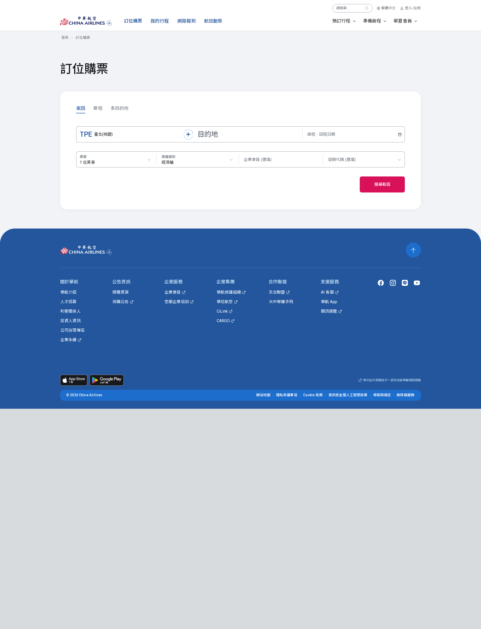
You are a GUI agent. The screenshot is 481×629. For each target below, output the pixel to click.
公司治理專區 (72, 330)
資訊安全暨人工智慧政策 (348, 395)
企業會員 (173, 292)
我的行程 (160, 21)
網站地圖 (263, 395)
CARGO (223, 320)
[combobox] (197, 159)
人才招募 (68, 301)
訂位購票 (133, 21)
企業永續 (68, 339)
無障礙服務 (405, 395)
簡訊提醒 (329, 311)
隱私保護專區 (286, 395)
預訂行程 (341, 21)
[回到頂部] (413, 250)
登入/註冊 (413, 8)
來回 (80, 108)
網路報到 (186, 21)
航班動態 (213, 21)
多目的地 (119, 108)
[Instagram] (393, 283)
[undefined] (81, 21)
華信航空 (225, 301)
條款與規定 (382, 395)
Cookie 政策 (313, 395)
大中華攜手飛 (281, 301)
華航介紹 (68, 292)
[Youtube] (417, 283)
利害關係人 (70, 311)
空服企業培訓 (177, 301)
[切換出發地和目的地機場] (188, 134)
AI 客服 (327, 292)
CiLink (222, 311)
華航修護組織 (229, 292)
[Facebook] (381, 283)
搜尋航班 (382, 184)
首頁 (64, 38)
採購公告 (120, 301)
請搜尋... (342, 8)
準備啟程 (372, 21)
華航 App (329, 301)
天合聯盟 (277, 292)
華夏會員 (403, 21)
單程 (97, 108)
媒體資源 (120, 292)
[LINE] (405, 283)
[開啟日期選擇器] (400, 134)
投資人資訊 (70, 320)
